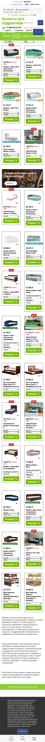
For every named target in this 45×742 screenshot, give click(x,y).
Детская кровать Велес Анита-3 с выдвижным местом (11, 384)
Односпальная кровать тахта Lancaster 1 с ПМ (32, 339)
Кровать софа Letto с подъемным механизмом (11, 69)
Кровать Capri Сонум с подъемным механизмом (33, 512)
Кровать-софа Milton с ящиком (11, 293)
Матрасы (36, 36)
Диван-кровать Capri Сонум (34, 291)
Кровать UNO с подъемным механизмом (8, 337)
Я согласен (22, 731)
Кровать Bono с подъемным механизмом (31, 110)
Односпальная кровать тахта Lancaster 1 (31, 425)
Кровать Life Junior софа (33, 554)
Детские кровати (16, 36)
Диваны (26, 36)
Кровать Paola (8, 510)
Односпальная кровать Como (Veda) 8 (11, 425)
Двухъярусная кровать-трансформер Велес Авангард (11, 595)
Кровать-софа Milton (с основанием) (11, 467)
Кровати (6, 36)
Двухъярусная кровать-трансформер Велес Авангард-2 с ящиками (33, 596)
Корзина (38, 32)
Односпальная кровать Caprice (9, 150)
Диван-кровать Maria (31, 466)
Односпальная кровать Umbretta (9, 212)
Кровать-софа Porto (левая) (11, 109)
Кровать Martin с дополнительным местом (9, 253)
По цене (8, 41)
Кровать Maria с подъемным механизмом (9, 553)
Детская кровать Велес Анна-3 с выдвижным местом (34, 384)
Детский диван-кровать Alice (32, 252)
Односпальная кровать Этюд (31, 152)
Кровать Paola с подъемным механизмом (32, 212)
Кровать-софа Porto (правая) (33, 66)
